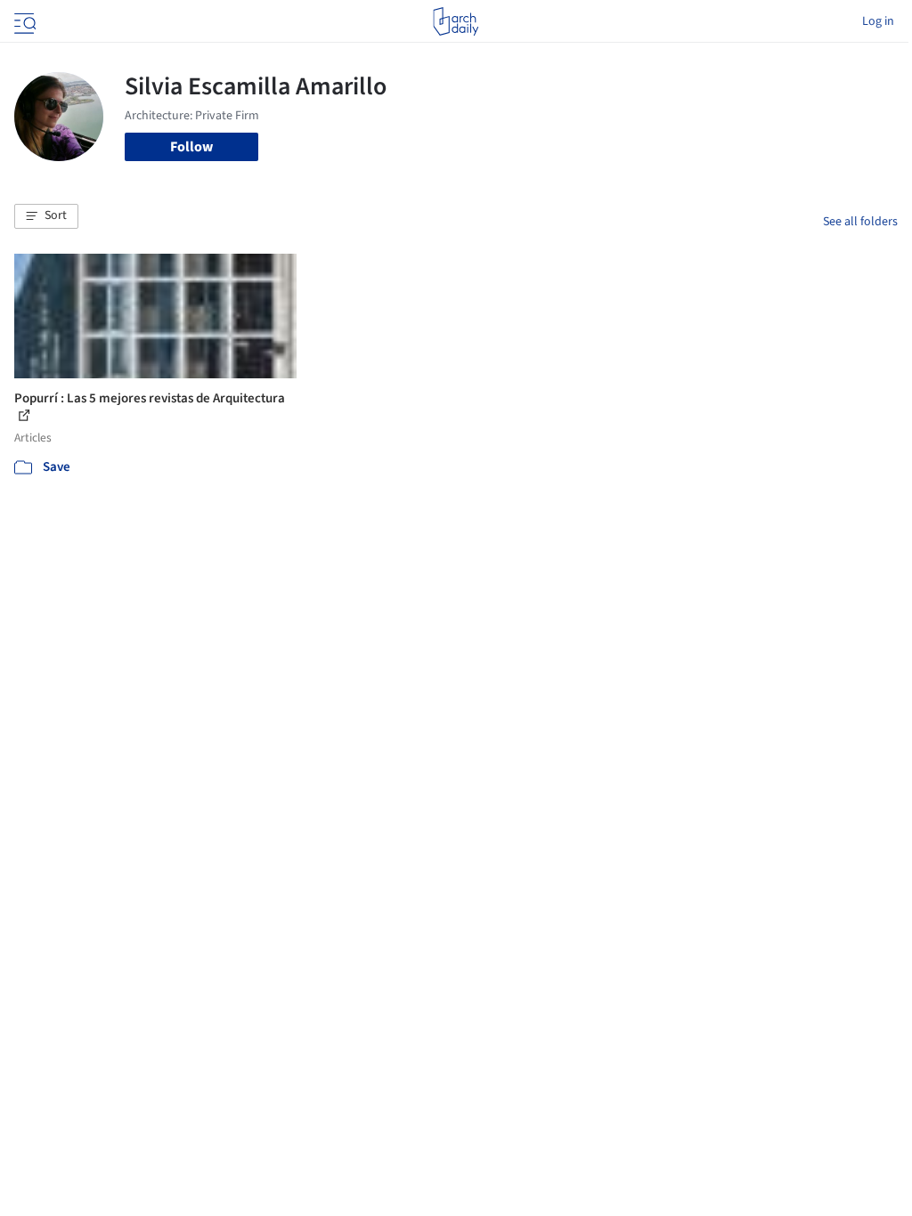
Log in (878, 21)
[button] (46, 216)
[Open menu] (23, 21)
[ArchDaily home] (455, 21)
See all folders (860, 221)
